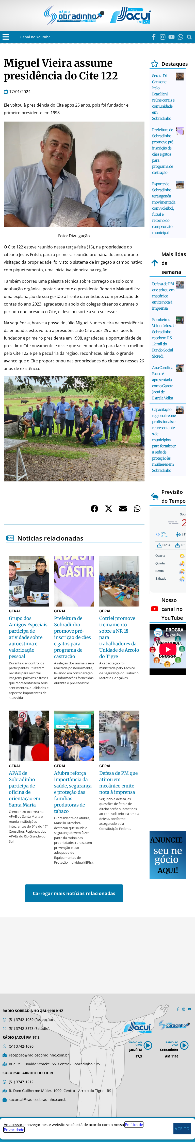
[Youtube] (171, 37)
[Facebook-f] (154, 37)
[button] (5, 36)
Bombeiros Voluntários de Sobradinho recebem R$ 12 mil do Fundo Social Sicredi (163, 338)
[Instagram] (162, 37)
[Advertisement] (168, 754)
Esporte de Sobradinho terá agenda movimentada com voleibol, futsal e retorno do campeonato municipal (163, 208)
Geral (15, 611)
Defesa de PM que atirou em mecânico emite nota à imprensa (163, 296)
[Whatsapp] (180, 37)
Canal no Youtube (35, 37)
